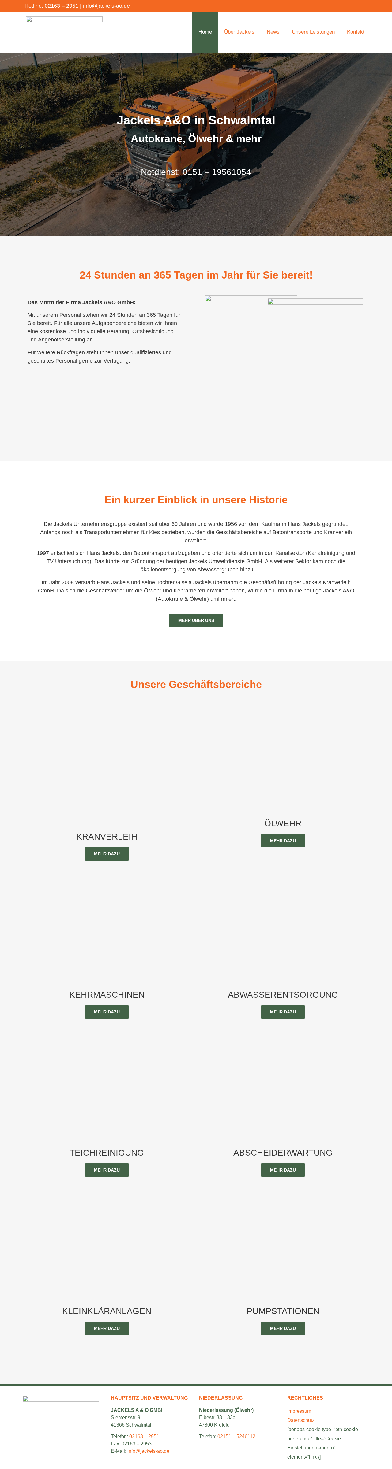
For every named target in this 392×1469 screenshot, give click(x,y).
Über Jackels (239, 32)
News (273, 32)
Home (205, 32)
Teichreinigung (107, 1152)
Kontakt (355, 32)
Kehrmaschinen (107, 994)
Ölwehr (282, 823)
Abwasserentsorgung (283, 994)
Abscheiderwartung (283, 1152)
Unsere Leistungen (313, 32)
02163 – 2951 (61, 6)
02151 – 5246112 (236, 1436)
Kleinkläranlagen (106, 1311)
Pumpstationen (283, 1311)
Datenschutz (301, 1420)
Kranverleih (106, 836)
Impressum (299, 1411)
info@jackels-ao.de (106, 6)
